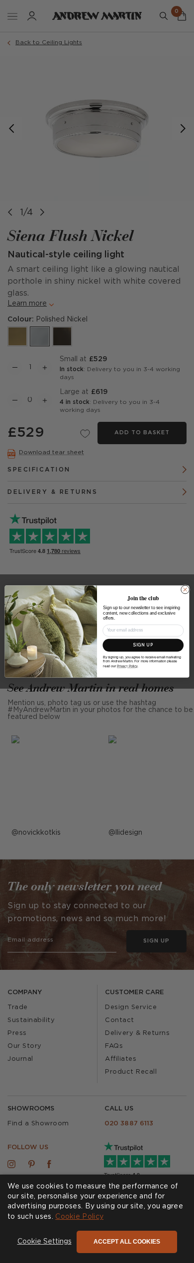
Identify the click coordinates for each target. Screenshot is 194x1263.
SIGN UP (143, 644)
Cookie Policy (79, 1217)
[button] (44, 1242)
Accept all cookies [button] (127, 1241)
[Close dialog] (185, 589)
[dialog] (97, 1219)
